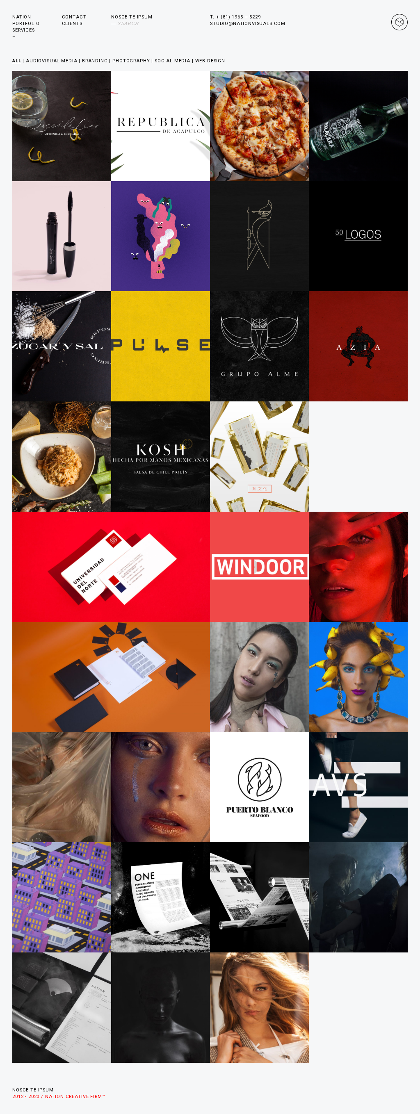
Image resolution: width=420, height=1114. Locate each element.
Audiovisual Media (51, 61)
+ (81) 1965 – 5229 (238, 17)
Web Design (210, 61)
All (16, 61)
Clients (72, 23)
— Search (125, 23)
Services (23, 30)
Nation (21, 17)
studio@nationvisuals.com (247, 23)
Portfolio (26, 23)
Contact (74, 17)
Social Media (172, 61)
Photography (131, 61)
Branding (95, 61)
